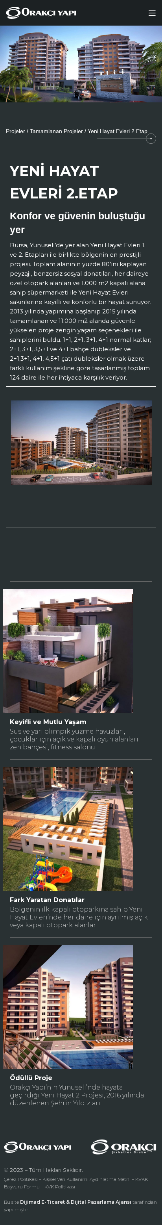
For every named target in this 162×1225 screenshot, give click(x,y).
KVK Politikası (59, 1187)
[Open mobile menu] (152, 13)
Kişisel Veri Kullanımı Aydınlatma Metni (86, 1179)
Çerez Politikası (21, 1179)
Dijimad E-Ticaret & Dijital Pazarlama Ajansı (75, 1202)
